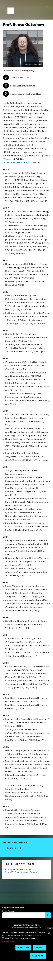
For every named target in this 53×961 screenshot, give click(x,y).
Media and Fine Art (12, 848)
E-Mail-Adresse (8, 911)
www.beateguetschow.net (19, 869)
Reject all (23, 947)
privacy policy (8, 941)
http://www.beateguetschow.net (23, 162)
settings (39, 947)
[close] (49, 933)
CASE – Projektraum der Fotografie (23, 872)
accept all (38, 955)
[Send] (48, 915)
